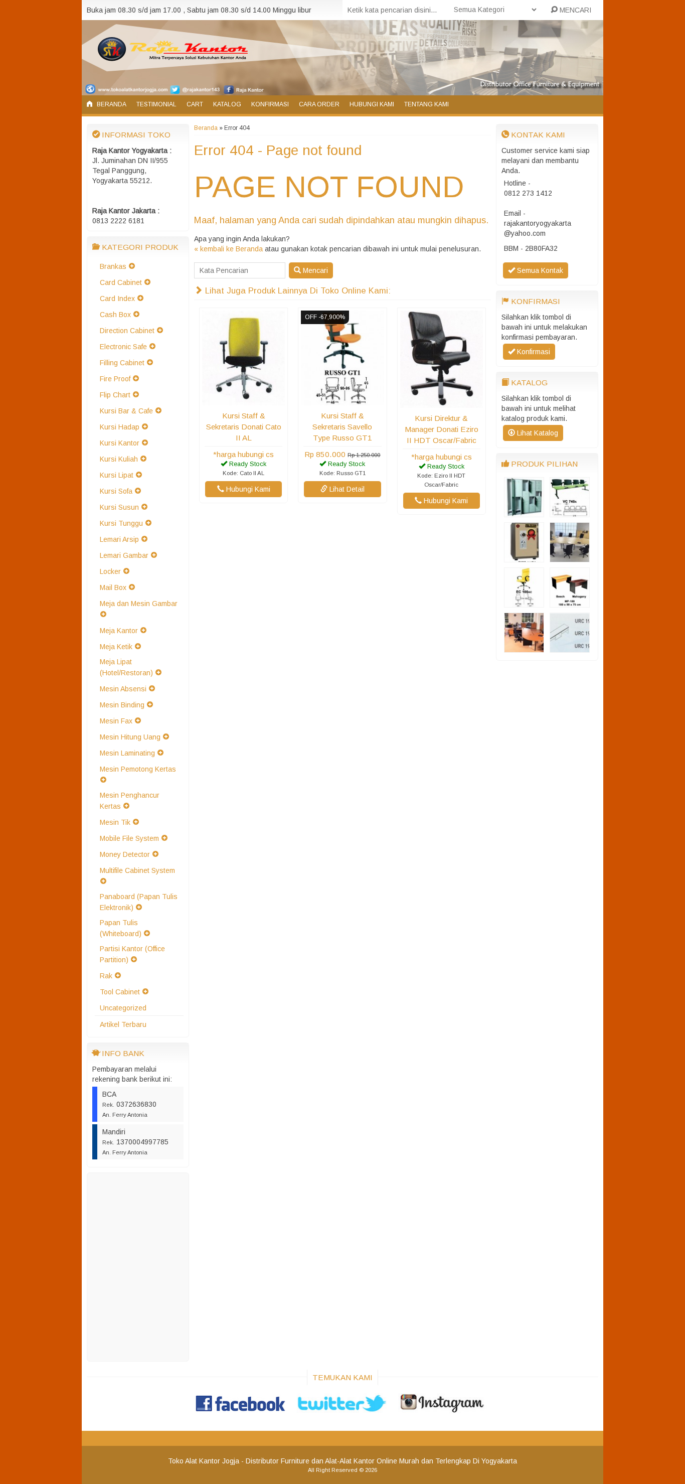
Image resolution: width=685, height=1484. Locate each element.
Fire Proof (115, 379)
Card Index (117, 298)
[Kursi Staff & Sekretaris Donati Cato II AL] (243, 400)
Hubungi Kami (372, 104)
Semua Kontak (539, 270)
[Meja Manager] (524, 648)
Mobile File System (129, 838)
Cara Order (319, 104)
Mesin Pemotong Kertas (138, 769)
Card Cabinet (121, 282)
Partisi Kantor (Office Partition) (132, 954)
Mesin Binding (122, 705)
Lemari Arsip (119, 539)
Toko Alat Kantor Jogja (203, 1461)
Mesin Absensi (123, 689)
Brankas (113, 266)
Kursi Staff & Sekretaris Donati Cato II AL (243, 426)
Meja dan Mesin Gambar (139, 604)
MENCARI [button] (574, 10)
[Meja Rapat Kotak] (570, 557)
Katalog (227, 104)
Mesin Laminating (127, 753)
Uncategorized (123, 1008)
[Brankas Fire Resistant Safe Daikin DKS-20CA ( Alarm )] (524, 557)
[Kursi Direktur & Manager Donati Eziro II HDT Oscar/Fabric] (441, 403)
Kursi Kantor (119, 443)
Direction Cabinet (127, 331)
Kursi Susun (119, 507)
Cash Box (115, 315)
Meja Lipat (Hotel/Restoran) (126, 667)
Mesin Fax (116, 721)
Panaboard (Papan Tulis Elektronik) (139, 902)
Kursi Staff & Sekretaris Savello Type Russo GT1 (342, 426)
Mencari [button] (314, 270)
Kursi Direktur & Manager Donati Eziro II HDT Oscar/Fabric (441, 429)
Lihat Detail (346, 489)
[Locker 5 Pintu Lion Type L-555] (524, 512)
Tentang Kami (426, 104)
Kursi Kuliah (119, 459)
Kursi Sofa (116, 491)
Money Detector (125, 854)
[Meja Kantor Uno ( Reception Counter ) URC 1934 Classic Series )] (570, 648)
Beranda (110, 104)
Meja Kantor (119, 631)
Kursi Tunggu (121, 523)
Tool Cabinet (120, 992)
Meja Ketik (116, 647)
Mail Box (113, 587)
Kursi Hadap (119, 427)
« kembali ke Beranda (228, 249)
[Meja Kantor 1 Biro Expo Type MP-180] (570, 603)
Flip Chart (115, 395)
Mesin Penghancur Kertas (129, 800)
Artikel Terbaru (123, 1024)
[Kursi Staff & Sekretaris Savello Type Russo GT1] (342, 400)
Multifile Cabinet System (137, 870)
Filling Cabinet (122, 363)
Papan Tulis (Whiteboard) (120, 928)
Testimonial (156, 104)
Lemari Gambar (124, 555)
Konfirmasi (270, 104)
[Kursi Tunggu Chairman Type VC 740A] (570, 512)
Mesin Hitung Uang (130, 737)
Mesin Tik (115, 822)
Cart (195, 104)
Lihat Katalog (536, 433)
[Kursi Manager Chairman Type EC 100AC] (524, 603)
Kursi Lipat (116, 475)
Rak (106, 976)
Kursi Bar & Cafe (126, 411)
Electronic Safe (123, 347)
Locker (110, 571)
